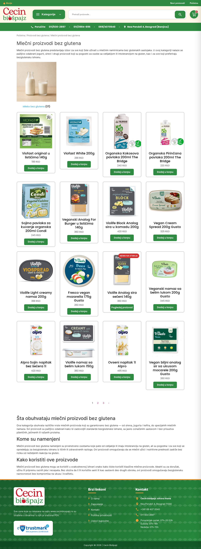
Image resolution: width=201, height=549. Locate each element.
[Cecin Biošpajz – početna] (16, 14)
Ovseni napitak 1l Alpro (122, 364)
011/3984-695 (82, 26)
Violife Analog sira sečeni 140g (122, 294)
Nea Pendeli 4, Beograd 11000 (156, 503)
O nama (95, 498)
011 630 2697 (148, 514)
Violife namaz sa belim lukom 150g (79, 364)
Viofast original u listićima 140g (36, 155)
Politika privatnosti (101, 515)
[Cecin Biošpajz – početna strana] (29, 496)
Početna (194, 3)
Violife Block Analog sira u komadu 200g (122, 225)
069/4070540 (106, 26)
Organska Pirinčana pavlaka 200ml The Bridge (165, 157)
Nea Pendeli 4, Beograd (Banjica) (148, 26)
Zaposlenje (97, 504)
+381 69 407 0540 (150, 509)
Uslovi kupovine (100, 520)
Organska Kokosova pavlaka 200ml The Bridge (122, 157)
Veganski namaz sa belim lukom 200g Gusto (165, 292)
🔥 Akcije (7, 3)
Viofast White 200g (79, 153)
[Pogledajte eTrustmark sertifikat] (33, 528)
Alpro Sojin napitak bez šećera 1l (36, 364)
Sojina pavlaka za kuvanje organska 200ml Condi (36, 227)
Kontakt (95, 509)
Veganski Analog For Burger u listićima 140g (79, 223)
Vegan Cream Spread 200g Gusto (165, 225)
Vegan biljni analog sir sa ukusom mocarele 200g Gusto (165, 368)
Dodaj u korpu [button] (36, 168)
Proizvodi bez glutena (38, 35)
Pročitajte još (122, 307)
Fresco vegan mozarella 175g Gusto (79, 296)
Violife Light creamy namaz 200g (36, 294)
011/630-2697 (57, 26)
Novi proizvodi (177, 3)
